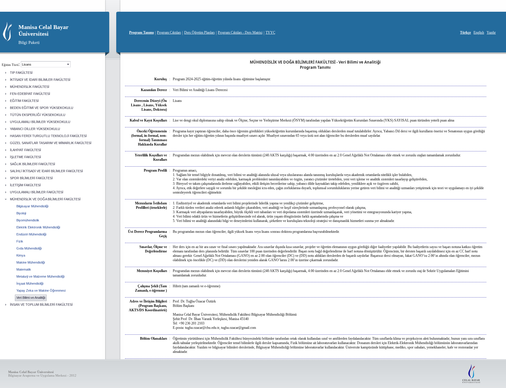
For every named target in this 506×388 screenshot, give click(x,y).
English (478, 32)
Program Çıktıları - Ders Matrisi (240, 32)
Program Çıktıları (169, 32)
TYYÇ (270, 32)
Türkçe (465, 32)
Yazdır (491, 32)
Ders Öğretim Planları (199, 32)
